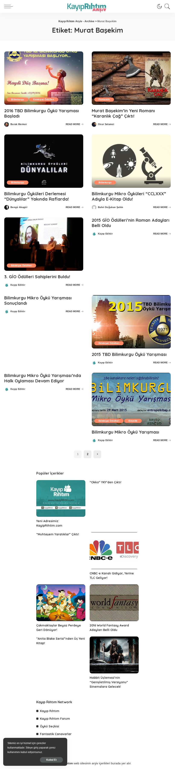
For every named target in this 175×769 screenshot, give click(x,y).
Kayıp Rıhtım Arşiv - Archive (76, 21)
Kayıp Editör (17, 285)
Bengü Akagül (18, 207)
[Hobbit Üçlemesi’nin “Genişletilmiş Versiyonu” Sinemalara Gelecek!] (114, 654)
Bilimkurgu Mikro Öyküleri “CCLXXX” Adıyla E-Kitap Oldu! (129, 196)
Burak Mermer (18, 124)
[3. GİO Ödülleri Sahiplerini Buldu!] (43, 244)
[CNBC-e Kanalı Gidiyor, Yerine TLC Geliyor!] (114, 550)
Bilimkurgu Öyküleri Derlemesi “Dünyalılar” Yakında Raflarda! (36, 196)
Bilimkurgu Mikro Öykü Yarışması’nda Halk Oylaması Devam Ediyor (42, 378)
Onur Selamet (106, 124)
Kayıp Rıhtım (49, 711)
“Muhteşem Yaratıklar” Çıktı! (57, 534)
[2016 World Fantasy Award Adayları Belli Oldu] (114, 602)
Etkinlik (132, 420)
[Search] (166, 6)
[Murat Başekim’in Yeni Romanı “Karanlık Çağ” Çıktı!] (131, 78)
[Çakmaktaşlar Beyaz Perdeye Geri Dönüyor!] (60, 602)
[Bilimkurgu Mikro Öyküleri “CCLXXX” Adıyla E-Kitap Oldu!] (131, 161)
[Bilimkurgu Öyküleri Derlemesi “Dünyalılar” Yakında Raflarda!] (43, 161)
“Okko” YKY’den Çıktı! (105, 482)
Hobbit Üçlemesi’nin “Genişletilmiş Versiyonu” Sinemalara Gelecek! (109, 682)
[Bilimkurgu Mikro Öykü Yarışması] (131, 399)
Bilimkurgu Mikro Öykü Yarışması (125, 432)
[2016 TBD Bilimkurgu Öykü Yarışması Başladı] (43, 78)
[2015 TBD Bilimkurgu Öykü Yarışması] (131, 321)
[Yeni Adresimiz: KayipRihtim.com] (60, 498)
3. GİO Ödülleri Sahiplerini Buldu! (37, 276)
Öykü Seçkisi (49, 726)
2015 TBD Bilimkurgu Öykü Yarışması (129, 354)
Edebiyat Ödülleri (43, 99)
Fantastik (104, 99)
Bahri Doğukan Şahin (110, 207)
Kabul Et (51, 759)
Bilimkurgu (17, 99)
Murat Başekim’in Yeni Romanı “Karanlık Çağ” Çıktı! (123, 113)
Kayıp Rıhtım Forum (55, 719)
